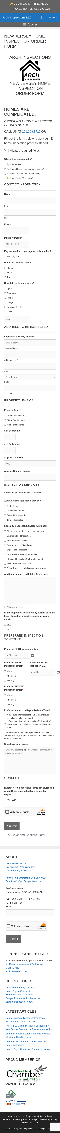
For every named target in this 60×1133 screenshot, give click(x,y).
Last (6, 218)
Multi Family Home (15, 425)
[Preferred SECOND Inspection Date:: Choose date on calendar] (58, 672)
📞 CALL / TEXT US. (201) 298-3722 (31, 9)
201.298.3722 (31, 131)
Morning (10, 671)
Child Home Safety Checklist (21, 987)
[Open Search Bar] (41, 17)
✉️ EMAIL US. (41, 4)
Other (9, 311)
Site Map (34, 1122)
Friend (10, 298)
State (6, 382)
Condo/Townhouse (15, 415)
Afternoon (11, 676)
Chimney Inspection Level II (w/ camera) (25, 531)
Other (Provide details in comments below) (26, 568)
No (17, 256)
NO (8, 629)
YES (9, 625)
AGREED (11, 800)
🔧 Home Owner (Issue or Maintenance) (25, 169)
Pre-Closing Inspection (17, 540)
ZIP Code (8, 393)
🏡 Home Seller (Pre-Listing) (20, 178)
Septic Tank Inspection (17, 550)
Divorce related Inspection (19, 536)
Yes (8, 256)
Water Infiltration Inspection (19, 563)
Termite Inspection (15, 520)
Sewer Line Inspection (17, 515)
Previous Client (14, 307)
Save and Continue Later (28, 835)
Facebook (11, 293)
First (6, 206)
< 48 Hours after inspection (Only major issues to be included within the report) (29, 716)
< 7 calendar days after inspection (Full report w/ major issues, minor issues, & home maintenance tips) (29, 724)
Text (9, 277)
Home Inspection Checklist (20, 994)
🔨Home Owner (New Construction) (23, 173)
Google (10, 302)
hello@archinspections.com (24, 881)
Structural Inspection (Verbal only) (22, 554)
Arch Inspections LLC (17, 17)
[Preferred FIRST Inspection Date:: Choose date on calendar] (32, 655)
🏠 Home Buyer (14, 164)
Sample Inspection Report (19, 1001)
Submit (12, 826)
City (6, 371)
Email (9, 272)
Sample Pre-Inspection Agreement (23, 998)
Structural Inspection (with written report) (25, 559)
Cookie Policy (42, 1119)
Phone (10, 268)
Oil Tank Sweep (14, 506)
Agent (9, 288)
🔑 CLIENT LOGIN (20, 4)
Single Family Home (16, 420)
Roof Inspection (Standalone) (20, 545)
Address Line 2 (11, 360)
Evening (10, 680)
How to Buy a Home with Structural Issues (28, 1049)
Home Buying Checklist (18, 991)
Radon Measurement (16, 510)
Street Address (11, 348)
